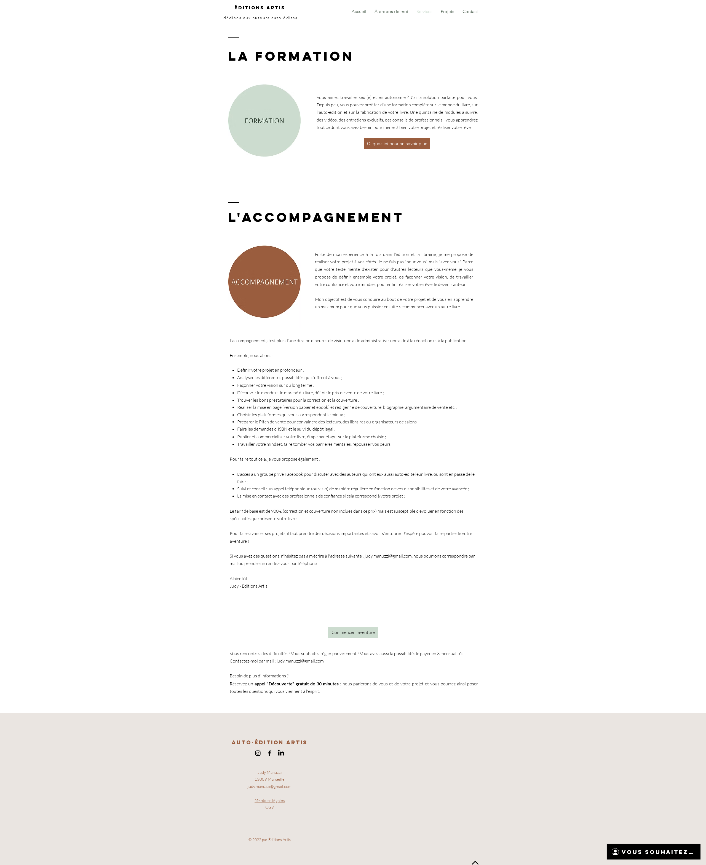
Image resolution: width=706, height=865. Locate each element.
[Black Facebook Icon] (269, 753)
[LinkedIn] (281, 753)
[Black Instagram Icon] (257, 753)
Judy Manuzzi (270, 772)
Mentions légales (270, 800)
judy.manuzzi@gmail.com (388, 556)
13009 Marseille (270, 779)
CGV (269, 807)
